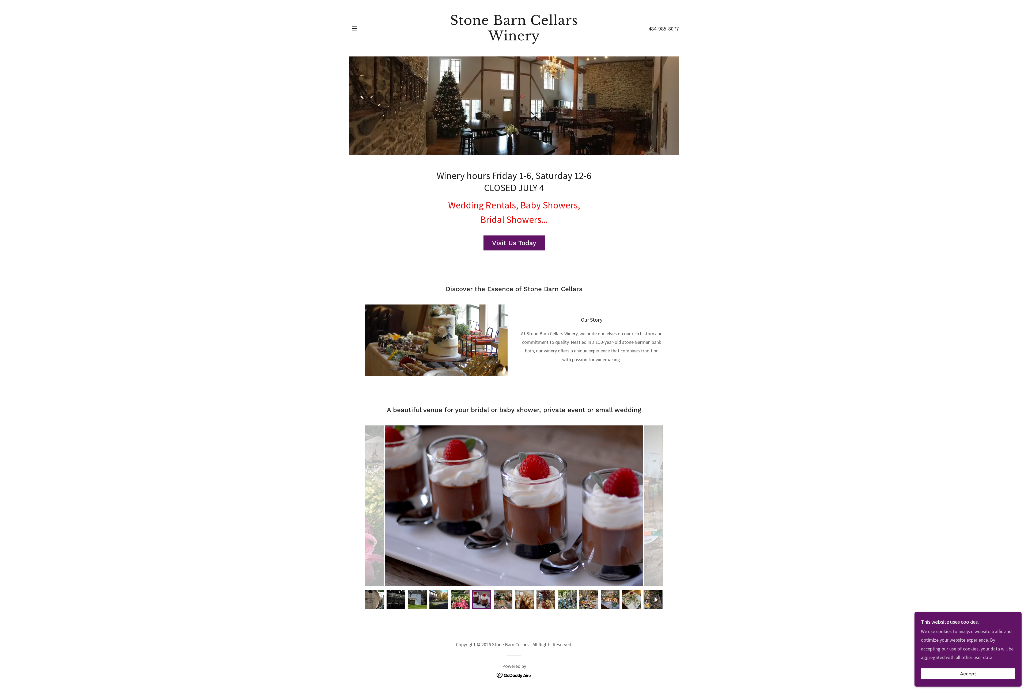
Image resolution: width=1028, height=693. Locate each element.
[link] (514, 39)
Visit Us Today (514, 243)
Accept (968, 674)
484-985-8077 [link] (663, 28)
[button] (354, 28)
